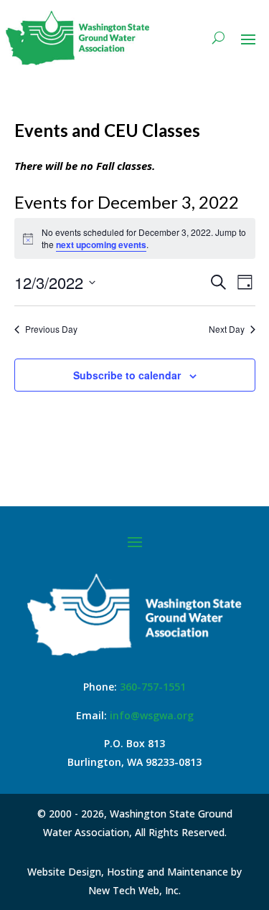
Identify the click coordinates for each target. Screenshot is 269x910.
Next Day (227, 329)
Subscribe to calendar (127, 375)
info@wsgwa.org (152, 715)
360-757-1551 (153, 686)
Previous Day (51, 329)
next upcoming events (101, 244)
